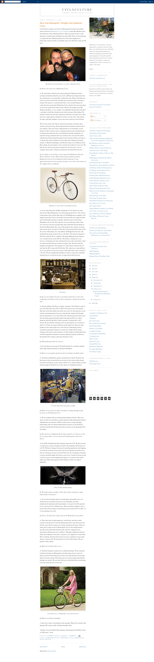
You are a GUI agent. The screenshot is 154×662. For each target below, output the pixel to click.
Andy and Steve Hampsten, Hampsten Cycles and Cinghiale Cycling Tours (101, 139)
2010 (93, 275)
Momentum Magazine (96, 346)
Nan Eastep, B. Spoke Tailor (97, 198)
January (96, 299)
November (97, 280)
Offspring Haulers (94, 254)
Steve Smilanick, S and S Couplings (100, 213)
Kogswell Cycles (94, 341)
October (96, 283)
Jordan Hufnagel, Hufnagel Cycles (99, 178)
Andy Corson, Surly (95, 136)
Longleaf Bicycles (95, 344)
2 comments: (72, 635)
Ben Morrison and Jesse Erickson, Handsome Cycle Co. (99, 144)
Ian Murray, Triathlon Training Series (100, 168)
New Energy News (94, 364)
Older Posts (82, 647)
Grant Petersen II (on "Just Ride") (99, 162)
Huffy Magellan (94, 251)
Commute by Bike (95, 331)
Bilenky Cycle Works (95, 328)
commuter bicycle (53, 637)
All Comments (96, 120)
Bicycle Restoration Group (97, 323)
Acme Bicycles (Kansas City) (98, 313)
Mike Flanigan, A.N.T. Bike (97, 196)
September (97, 286)
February (96, 289)
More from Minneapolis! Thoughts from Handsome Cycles (61, 24)
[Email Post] (79, 635)
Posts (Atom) (52, 651)
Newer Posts (43, 647)
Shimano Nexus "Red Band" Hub (99, 256)
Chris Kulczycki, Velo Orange (98, 150)
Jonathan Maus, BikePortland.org (99, 175)
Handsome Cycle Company (60, 31)
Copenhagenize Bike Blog (97, 334)
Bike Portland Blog (95, 326)
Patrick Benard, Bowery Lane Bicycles (101, 201)
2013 (93, 266)
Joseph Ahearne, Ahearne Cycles (99, 181)
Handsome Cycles (67, 637)
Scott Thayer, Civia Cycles (97, 203)
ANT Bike (92, 318)
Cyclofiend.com (94, 336)
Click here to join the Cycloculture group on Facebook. (100, 106)
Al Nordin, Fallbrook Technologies (100, 131)
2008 (93, 303)
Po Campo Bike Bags (95, 349)
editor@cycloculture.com (97, 78)
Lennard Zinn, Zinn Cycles (97, 183)
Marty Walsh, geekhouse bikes (98, 186)
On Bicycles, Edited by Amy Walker (100, 230)
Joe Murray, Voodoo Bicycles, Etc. (99, 170)
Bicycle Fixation (94, 321)
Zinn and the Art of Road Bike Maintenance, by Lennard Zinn (99, 234)
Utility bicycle (45, 639)
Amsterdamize (93, 316)
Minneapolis (79, 637)
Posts (94, 116)
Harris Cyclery (93, 339)
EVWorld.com (93, 361)
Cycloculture (77, 9)
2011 (93, 272)
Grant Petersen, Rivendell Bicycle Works (101, 165)
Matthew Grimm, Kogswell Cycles (99, 188)
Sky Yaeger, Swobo (95, 206)
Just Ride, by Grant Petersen (97, 228)
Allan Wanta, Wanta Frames (97, 133)
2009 (93, 277)
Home (63, 647)
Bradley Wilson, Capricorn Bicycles (100, 148)
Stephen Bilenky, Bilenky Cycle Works (101, 208)
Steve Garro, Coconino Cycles (98, 211)
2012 (93, 269)
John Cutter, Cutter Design (97, 173)
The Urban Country (95, 352)
